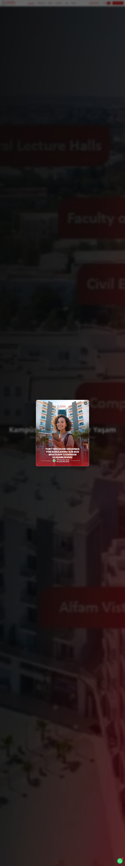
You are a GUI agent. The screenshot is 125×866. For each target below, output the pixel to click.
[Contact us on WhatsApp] (120, 861)
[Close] (85, 403)
